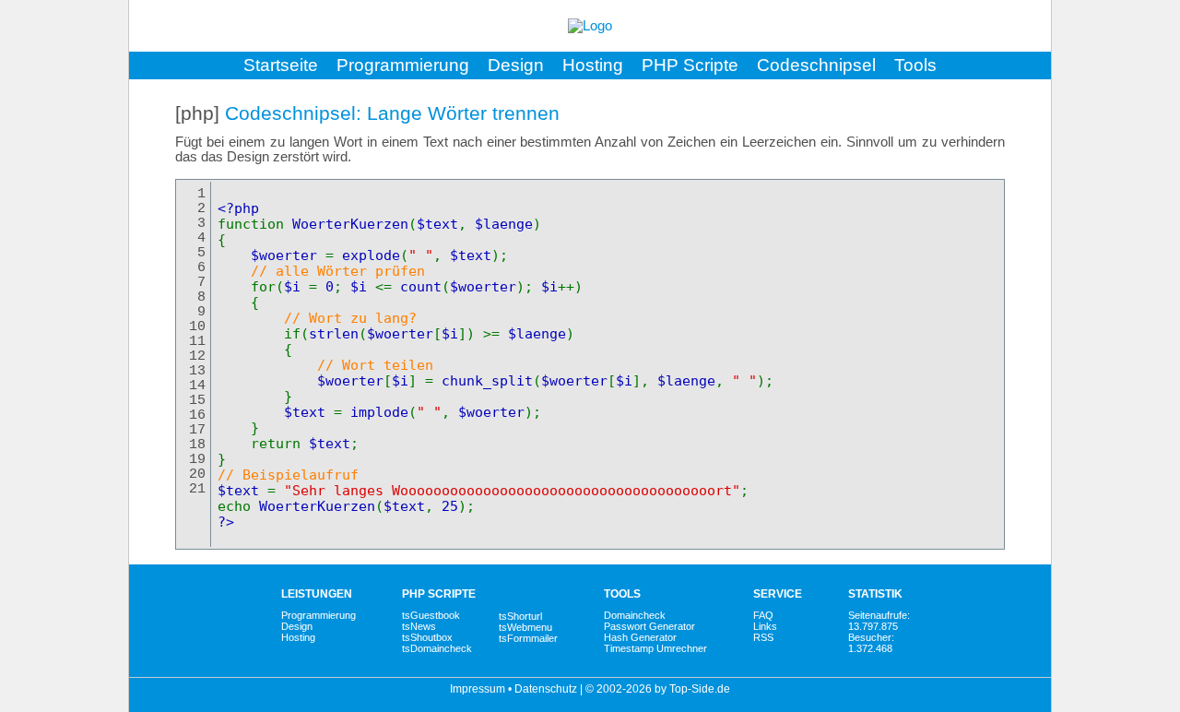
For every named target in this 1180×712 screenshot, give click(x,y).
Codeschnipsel (816, 65)
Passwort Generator (649, 626)
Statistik (875, 593)
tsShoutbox (427, 637)
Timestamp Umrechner (655, 648)
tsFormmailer (528, 638)
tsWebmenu (525, 627)
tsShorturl (520, 616)
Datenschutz (545, 688)
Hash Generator (640, 637)
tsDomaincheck (437, 648)
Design (516, 65)
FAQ (763, 615)
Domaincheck (635, 615)
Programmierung (402, 65)
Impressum (477, 688)
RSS (763, 637)
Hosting (592, 65)
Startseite (280, 65)
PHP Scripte (690, 65)
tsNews (419, 626)
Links (765, 626)
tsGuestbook (431, 615)
